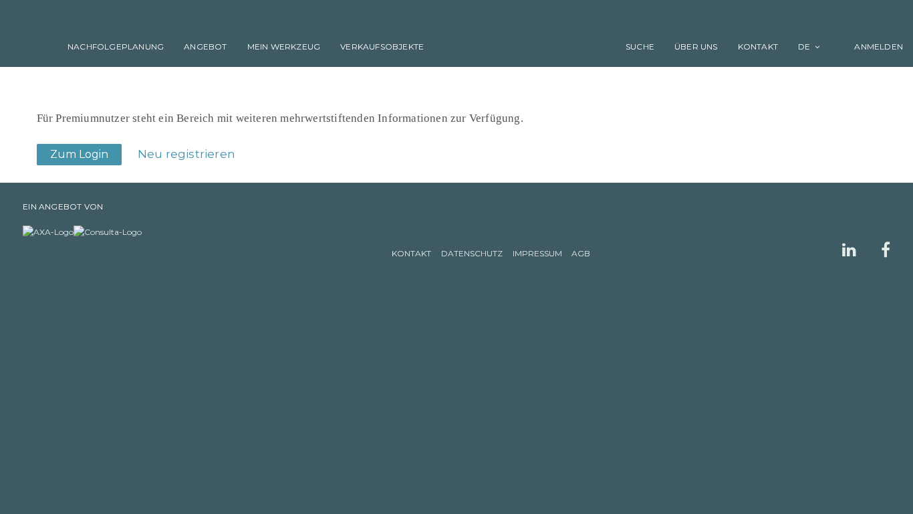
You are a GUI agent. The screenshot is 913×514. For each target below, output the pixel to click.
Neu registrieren (186, 154)
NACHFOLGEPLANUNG (116, 46)
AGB (580, 253)
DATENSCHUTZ (472, 253)
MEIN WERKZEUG (284, 46)
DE (804, 46)
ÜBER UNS (696, 46)
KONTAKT (758, 46)
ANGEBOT (205, 46)
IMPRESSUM (537, 253)
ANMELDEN (871, 46)
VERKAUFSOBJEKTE (382, 46)
